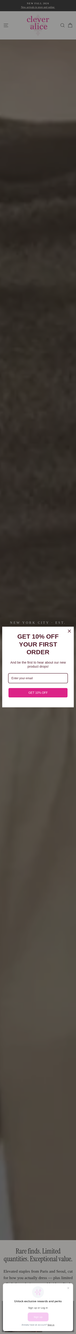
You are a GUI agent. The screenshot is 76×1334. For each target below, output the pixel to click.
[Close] (69, 631)
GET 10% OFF (38, 692)
